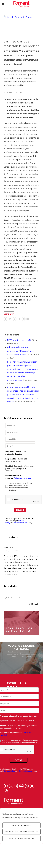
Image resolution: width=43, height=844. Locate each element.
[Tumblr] (19, 319)
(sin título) (8, 547)
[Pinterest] (14, 319)
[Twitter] (10, 319)
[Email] (28, 319)
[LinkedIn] (24, 319)
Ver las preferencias (21, 838)
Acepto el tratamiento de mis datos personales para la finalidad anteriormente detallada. (20, 486)
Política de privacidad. (23, 478)
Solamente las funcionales (21, 832)
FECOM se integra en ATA (19, 340)
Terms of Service (20, 523)
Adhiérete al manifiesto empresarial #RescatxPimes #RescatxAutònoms (20, 351)
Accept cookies (21, 825)
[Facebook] (5, 319)
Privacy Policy (9, 771)
